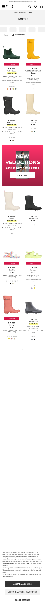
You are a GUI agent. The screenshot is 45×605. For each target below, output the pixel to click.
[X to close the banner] (42, 552)
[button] (22, 349)
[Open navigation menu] (3, 6)
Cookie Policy (29, 570)
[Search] (29, 6)
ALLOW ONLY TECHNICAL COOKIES (22, 592)
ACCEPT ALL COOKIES (22, 584)
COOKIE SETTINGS (22, 600)
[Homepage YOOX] (9, 6)
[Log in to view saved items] (35, 6)
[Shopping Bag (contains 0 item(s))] (41, 6)
